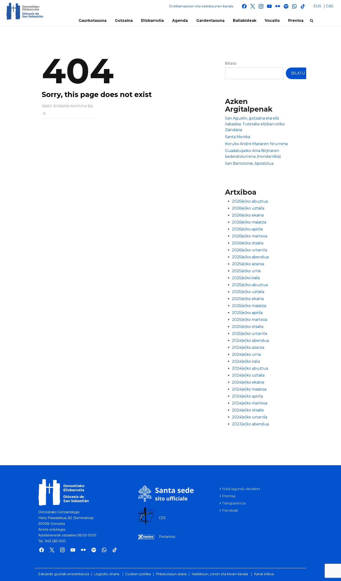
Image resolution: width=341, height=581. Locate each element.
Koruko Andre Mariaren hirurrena (256, 144)
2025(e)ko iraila (246, 278)
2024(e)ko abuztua (250, 368)
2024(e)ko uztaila (248, 375)
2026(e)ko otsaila (247, 243)
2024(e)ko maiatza (249, 389)
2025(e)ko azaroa (248, 264)
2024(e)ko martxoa (249, 403)
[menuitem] (317, 6)
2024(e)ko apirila (247, 396)
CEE (162, 518)
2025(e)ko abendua (250, 257)
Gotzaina (124, 20)
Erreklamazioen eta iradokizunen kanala (201, 6)
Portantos (167, 537)
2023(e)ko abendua (250, 424)
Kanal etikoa (264, 574)
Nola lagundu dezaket (241, 489)
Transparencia (234, 503)
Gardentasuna (210, 20)
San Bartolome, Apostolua (249, 163)
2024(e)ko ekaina (248, 382)
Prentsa (295, 20)
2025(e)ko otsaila (247, 326)
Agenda (180, 20)
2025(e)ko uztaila (248, 292)
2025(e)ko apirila (247, 312)
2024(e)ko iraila (246, 361)
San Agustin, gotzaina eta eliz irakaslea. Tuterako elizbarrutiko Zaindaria (255, 124)
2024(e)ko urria (246, 354)
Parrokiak (230, 510)
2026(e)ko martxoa (249, 236)
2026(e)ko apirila (247, 229)
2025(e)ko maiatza (249, 305)
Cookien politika (138, 574)
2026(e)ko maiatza (249, 222)
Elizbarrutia (152, 20)
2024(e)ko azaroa (248, 347)
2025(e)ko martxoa (249, 319)
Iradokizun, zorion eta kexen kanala (220, 574)
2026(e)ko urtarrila (249, 250)
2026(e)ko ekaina (248, 215)
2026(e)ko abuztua (250, 201)
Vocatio (272, 20)
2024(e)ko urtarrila (249, 417)
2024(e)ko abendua (250, 340)
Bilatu (231, 63)
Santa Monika (237, 137)
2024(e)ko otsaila (248, 410)
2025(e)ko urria (246, 271)
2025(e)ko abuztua (250, 285)
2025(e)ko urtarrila (249, 333)
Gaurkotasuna (92, 20)
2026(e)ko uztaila (248, 208)
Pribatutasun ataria (171, 574)
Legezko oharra (106, 574)
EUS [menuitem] (317, 6)
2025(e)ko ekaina (248, 299)
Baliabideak (244, 20)
